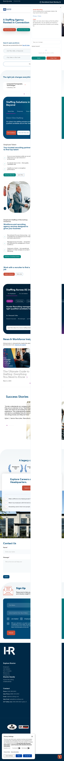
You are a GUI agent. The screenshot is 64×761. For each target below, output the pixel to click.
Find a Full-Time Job (23, 132)
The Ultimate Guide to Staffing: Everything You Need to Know (16, 374)
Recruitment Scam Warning (50, 2)
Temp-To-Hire (30, 111)
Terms (39, 16)
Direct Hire (11, 111)
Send (38, 58)
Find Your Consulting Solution (12, 256)
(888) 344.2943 (14, 694)
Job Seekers (6, 669)
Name (5, 547)
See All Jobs (26, 45)
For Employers (12, 293)
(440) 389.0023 (11, 691)
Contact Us (6, 675)
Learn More (20, 175)
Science (10, 301)
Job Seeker (15, 619)
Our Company (7, 671)
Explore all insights (20, 345)
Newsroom (6, 673)
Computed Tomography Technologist (14, 84)
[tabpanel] (17, 86)
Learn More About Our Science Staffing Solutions (19, 327)
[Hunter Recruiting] (7, 10)
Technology (19, 301)
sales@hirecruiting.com (16, 699)
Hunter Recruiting (7, 1)
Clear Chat (53, 58)
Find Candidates (11, 132)
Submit (6, 576)
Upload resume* (36, 46)
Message (6, 557)
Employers (6, 667)
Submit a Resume (9, 274)
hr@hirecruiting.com (13, 696)
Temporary (20, 111)
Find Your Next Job (10, 29)
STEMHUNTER (17, 1)
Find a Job (19, 274)
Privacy (35, 16)
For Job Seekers (23, 293)
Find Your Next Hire (23, 29)
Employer (27, 619)
